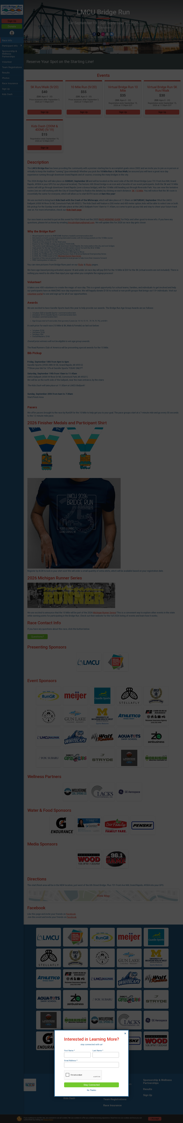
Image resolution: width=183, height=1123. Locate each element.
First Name (69, 1051)
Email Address (70, 1061)
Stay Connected (92, 1085)
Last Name (97, 1051)
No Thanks (91, 1090)
